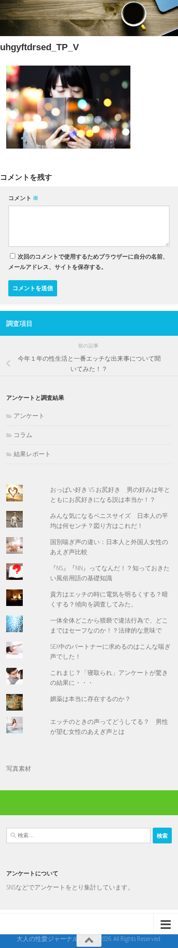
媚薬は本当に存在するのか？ (90, 699)
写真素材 (18, 768)
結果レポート (32, 454)
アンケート (29, 416)
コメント (23, 198)
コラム (23, 435)
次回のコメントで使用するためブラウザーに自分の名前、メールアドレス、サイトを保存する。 (88, 262)
